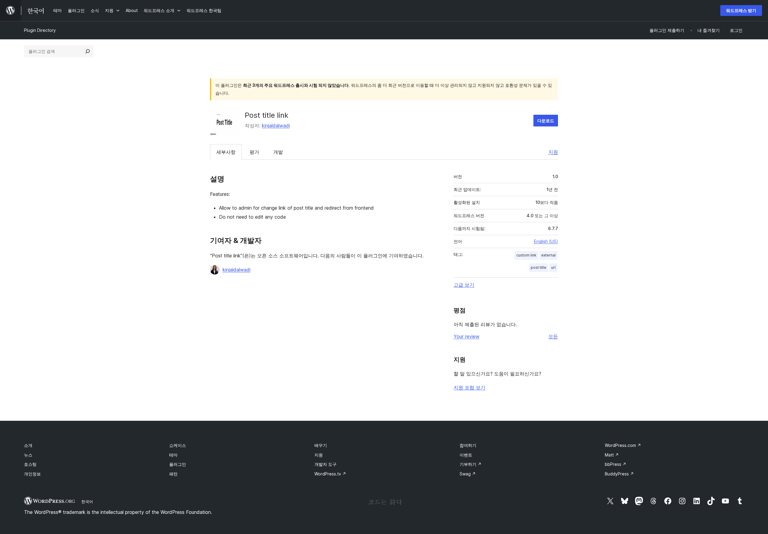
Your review (466, 336)
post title (538, 267)
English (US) (546, 241)
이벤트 (466, 454)
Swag (468, 473)
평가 (254, 152)
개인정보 (32, 473)
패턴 (173, 473)
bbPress (615, 464)
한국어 (87, 501)
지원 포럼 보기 (469, 387)
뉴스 (28, 454)
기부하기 (471, 464)
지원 (553, 152)
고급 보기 (464, 285)
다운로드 (545, 120)
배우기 (320, 445)
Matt (612, 454)
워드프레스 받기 (741, 10)
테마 (173, 454)
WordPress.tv (330, 473)
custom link (526, 255)
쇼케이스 (177, 445)
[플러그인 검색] (88, 51)
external (548, 255)
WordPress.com (623, 445)
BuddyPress (619, 473)
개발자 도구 (325, 464)
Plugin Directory (40, 30)
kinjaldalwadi (276, 126)
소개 (28, 445)
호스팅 (30, 464)
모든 (553, 336)
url (553, 267)
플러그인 (177, 464)
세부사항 (226, 152)
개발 (278, 152)
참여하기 (468, 445)
